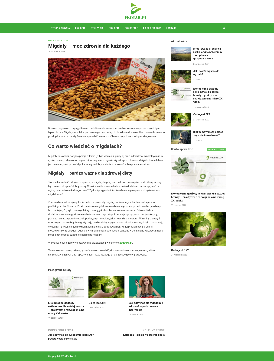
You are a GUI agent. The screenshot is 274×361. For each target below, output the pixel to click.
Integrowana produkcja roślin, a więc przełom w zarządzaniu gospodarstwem (207, 53)
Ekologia (113, 28)
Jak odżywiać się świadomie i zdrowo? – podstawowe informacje (146, 306)
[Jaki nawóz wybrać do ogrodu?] (181, 71)
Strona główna (60, 28)
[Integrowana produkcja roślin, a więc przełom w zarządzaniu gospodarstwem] (181, 49)
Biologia (80, 28)
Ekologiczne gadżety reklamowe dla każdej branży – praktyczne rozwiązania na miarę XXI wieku (208, 95)
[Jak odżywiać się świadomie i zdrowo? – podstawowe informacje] (147, 288)
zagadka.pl (125, 242)
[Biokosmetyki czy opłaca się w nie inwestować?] (181, 132)
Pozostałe (131, 28)
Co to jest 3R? (97, 302)
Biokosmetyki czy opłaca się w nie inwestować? (208, 133)
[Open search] (224, 28)
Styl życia (97, 28)
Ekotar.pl (71, 356)
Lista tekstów (152, 28)
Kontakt (171, 28)
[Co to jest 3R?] (106, 288)
